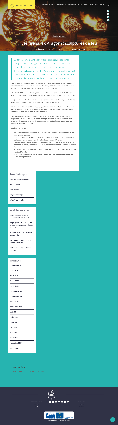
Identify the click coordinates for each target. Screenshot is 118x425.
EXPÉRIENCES (61, 4)
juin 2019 (13, 322)
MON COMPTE (99, 4)
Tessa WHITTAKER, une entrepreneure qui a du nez (20, 216)
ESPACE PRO (88, 4)
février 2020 (14, 281)
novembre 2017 (15, 343)
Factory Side (15, 189)
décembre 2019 (16, 291)
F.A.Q (36, 406)
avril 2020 (14, 270)
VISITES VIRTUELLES (75, 4)
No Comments (78, 49)
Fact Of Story (15, 184)
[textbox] (45, 145)
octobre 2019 (15, 301)
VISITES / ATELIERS (48, 4)
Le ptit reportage (59, 36)
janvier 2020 (14, 286)
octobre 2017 (15, 348)
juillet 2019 (14, 317)
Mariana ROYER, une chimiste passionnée (21, 234)
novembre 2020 (16, 265)
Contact (81, 406)
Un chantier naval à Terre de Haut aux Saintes (20, 241)
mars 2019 (14, 338)
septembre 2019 (16, 307)
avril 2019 (13, 332)
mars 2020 (14, 276)
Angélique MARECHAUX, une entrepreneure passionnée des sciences (21, 225)
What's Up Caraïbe (17, 200)
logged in (26, 371)
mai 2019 (13, 327)
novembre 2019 (16, 296)
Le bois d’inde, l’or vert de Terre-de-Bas (22, 249)
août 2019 (14, 312)
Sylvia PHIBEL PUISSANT (45, 49)
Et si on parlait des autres (19, 179)
